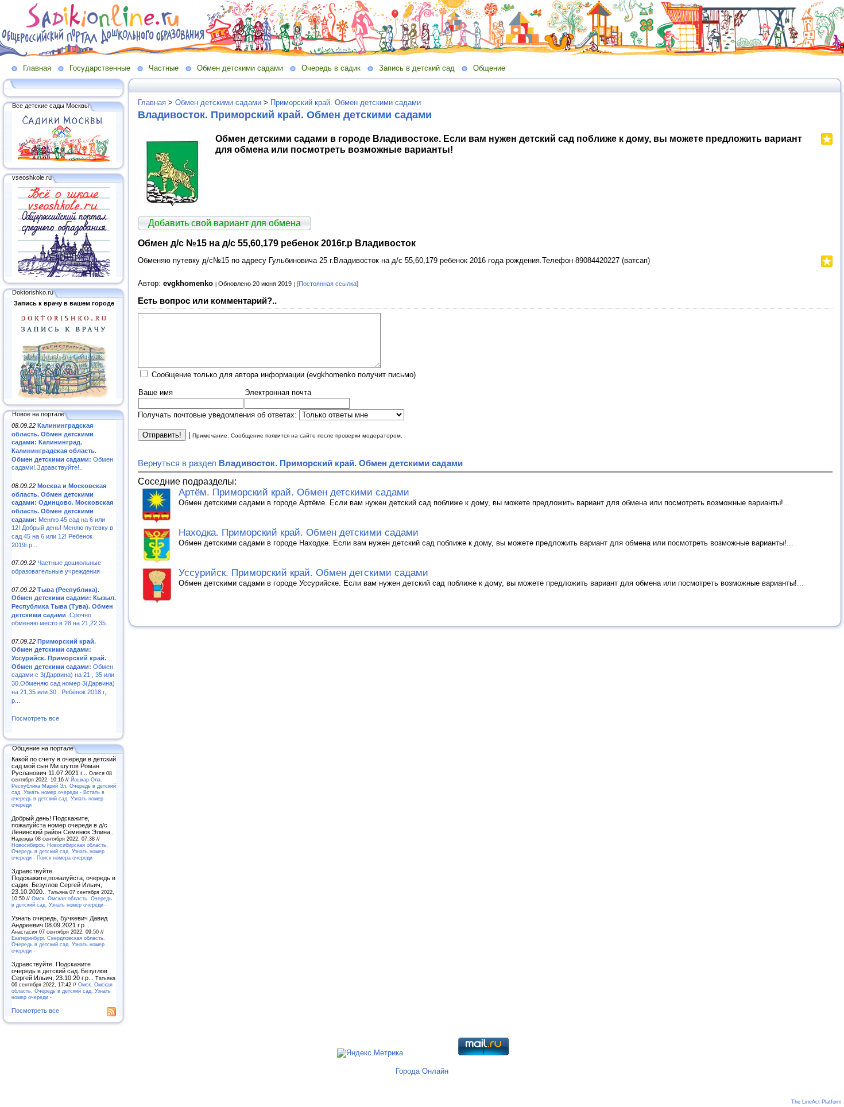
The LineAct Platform (816, 1102)
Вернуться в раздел (300, 463)
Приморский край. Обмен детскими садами (345, 102)
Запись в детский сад (417, 68)
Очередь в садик (331, 68)
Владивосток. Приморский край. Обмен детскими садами (285, 115)
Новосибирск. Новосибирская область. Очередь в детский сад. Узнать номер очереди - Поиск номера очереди (59, 851)
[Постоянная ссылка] (327, 283)
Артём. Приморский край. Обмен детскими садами (294, 492)
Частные (164, 68)
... (786, 502)
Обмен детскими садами (240, 68)
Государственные (99, 68)
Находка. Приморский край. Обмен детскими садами (299, 532)
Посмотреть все (35, 718)
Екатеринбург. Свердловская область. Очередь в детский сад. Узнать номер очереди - (58, 944)
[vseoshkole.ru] (64, 274)
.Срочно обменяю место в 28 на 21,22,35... (63, 606)
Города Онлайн (422, 1071)
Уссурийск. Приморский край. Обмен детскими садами (303, 572)
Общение (489, 68)
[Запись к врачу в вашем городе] (64, 396)
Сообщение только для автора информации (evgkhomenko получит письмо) (284, 374)
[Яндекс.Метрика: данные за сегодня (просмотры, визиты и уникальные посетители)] (370, 1053)
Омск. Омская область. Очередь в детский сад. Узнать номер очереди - (61, 901)
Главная (37, 68)
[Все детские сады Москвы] (64, 159)
